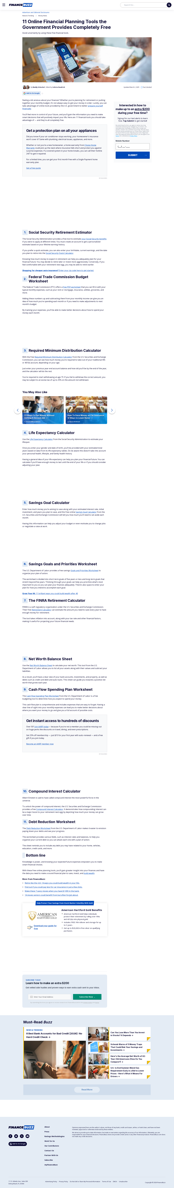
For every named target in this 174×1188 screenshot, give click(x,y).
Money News (42, 16)
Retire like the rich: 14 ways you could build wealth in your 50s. (52, 883)
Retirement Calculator (41, 609)
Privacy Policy (63, 1182)
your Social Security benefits (94, 239)
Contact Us (49, 1150)
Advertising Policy (51, 1182)
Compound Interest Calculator (49, 809)
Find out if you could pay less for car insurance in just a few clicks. (53, 887)
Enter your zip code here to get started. (58, 270)
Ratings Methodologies (55, 1136)
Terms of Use (106, 1182)
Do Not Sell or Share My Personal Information (85, 1182)
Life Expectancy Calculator (41, 439)
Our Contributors (52, 1146)
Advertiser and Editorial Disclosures (35, 12)
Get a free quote (33, 168)
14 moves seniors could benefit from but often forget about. (51, 895)
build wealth (89, 873)
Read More (87, 1089)
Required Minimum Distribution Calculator (53, 357)
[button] (3, 5)
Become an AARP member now (40, 744)
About (47, 1127)
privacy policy (87, 1002)
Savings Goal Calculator (86, 512)
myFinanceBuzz (51, 1165)
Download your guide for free (45, 927)
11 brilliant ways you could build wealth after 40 (50, 593)
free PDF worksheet (72, 287)
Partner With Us (51, 1155)
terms (97, 1002)
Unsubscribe (123, 1182)
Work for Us (50, 1141)
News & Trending (28, 16)
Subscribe (49, 1160)
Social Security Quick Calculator (59, 253)
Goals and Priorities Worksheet (84, 570)
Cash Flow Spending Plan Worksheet (42, 696)
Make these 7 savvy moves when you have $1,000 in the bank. (52, 891)
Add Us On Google (33, 93)
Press (47, 1131)
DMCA (115, 1182)
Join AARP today (41, 726)
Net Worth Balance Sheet (41, 665)
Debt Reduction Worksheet (38, 828)
